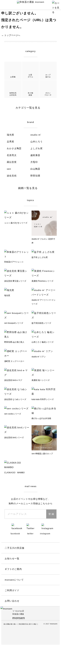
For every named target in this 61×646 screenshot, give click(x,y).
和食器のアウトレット (14, 262)
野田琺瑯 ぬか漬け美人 (14, 342)
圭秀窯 (10, 141)
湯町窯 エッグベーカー (14, 361)
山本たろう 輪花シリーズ (43, 342)
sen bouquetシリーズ (13, 323)
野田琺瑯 (35, 175)
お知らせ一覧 (12, 558)
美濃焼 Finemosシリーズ (42, 281)
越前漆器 (35, 155)
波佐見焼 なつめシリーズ (15, 399)
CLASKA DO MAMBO (14, 472)
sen (9, 169)
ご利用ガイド (12, 590)
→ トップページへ (10, 35)
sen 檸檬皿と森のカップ (42, 453)
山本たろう (36, 141)
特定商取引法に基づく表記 (27, 624)
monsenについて (14, 579)
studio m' (35, 134)
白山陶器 (35, 169)
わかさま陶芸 (14, 148)
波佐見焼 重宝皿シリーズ (15, 281)
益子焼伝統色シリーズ (41, 323)
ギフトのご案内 (13, 569)
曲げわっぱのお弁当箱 (41, 418)
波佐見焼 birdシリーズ (14, 437)
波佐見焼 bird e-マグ (13, 380)
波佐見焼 (12, 175)
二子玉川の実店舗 (14, 548)
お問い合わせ (12, 601)
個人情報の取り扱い (10, 624)
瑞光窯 (10, 134)
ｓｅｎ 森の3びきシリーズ (15, 223)
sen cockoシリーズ (12, 414)
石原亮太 (12, 155)
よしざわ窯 (36, 148)
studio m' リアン (39, 357)
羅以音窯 (12, 162)
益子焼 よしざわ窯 (40, 257)
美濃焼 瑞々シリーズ (41, 380)
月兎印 (34, 162)
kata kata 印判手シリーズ (43, 399)
